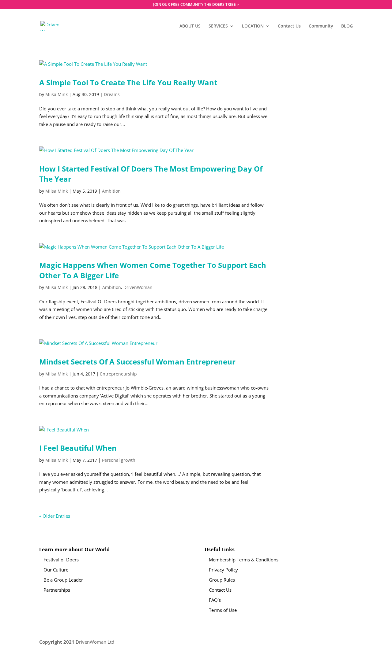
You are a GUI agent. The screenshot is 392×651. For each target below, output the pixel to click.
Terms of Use (223, 610)
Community (321, 26)
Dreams (112, 94)
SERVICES (218, 26)
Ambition (111, 191)
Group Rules (222, 580)
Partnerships (56, 590)
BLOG (347, 26)
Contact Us (289, 26)
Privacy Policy (223, 570)
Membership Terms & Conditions (243, 560)
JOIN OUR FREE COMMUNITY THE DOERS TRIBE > (196, 5)
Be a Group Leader (63, 580)
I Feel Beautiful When (78, 448)
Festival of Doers (61, 560)
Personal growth (118, 460)
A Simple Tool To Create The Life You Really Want (128, 82)
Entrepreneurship (118, 374)
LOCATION (253, 26)
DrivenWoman (138, 287)
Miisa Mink (56, 94)
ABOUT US (190, 26)
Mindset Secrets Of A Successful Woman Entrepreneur (137, 362)
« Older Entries (54, 516)
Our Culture (55, 570)
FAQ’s (215, 600)
